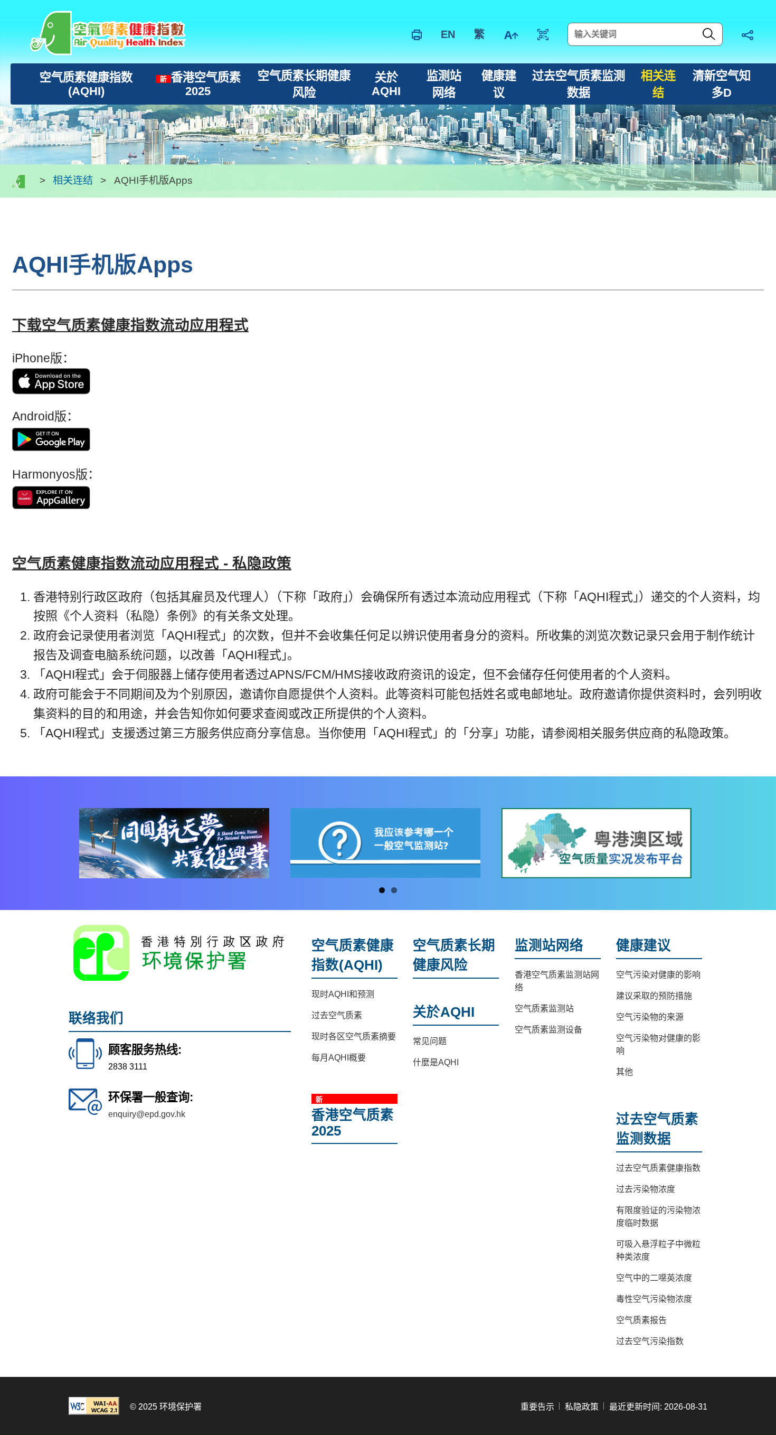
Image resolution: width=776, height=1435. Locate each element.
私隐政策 (582, 1406)
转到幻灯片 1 (382, 890)
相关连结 (73, 180)
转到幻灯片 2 (394, 890)
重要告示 (537, 1406)
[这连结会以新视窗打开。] (51, 380)
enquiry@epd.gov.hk (146, 1114)
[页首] (752, 910)
